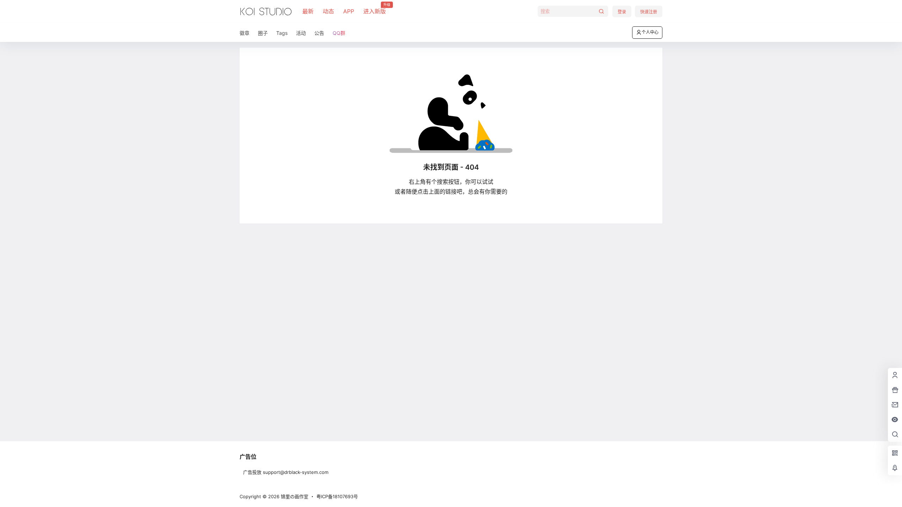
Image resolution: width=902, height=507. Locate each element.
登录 (622, 11)
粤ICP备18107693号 (337, 496)
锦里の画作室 (293, 496)
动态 (328, 11)
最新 (308, 11)
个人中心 (650, 32)
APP (348, 11)
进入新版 (374, 8)
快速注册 (648, 11)
